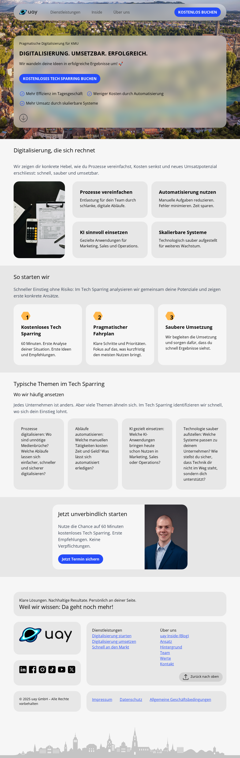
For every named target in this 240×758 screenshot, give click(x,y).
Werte (165, 658)
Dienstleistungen (65, 12)
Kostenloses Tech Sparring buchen (60, 78)
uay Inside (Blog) (174, 635)
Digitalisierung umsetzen (114, 641)
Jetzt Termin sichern (80, 559)
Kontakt (167, 663)
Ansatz (166, 641)
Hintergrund (171, 647)
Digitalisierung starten (111, 635)
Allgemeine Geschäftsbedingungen (180, 699)
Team (165, 652)
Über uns (121, 12)
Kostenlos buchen (197, 12)
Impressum (102, 699)
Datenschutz (131, 699)
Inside (97, 12)
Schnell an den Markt (110, 647)
